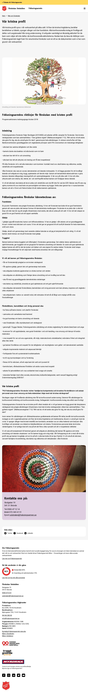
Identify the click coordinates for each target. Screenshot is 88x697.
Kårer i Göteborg (7, 636)
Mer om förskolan (14, 16)
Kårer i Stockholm (8, 634)
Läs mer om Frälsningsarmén (12, 558)
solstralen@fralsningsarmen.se (23, 515)
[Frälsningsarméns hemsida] (6, 685)
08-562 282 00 (7, 615)
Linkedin (30, 533)
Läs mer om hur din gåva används (13, 578)
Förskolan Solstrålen (16, 8)
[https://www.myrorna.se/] (13, 662)
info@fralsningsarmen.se (10, 618)
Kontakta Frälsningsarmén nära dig (14, 631)
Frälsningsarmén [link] (35, 8)
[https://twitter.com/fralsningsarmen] (18, 675)
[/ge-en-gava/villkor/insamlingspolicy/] (10, 643)
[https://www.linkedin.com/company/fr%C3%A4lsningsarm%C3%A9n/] (13, 675)
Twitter (9, 533)
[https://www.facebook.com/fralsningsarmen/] (3, 675)
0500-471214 (6, 593)
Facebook (20, 533)
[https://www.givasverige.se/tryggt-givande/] (7, 652)
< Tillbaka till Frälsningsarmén (12, 2)
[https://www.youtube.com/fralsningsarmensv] (23, 675)
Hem (3, 16)
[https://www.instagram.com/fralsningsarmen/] (8, 675)
